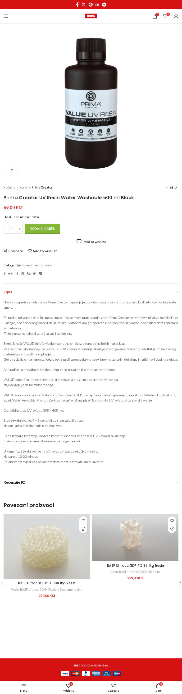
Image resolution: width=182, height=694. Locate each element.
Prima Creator (42, 187)
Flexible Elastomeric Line (65, 589)
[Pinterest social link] (90, 4)
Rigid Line (153, 572)
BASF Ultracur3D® (33, 589)
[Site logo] (91, 16)
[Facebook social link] (77, 4)
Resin (24, 187)
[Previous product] (166, 187)
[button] (83, 529)
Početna (10, 187)
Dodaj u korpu (42, 229)
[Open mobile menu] (6, 16)
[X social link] (83, 4)
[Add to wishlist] (83, 520)
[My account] (176, 16)
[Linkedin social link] (97, 4)
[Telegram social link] (104, 4)
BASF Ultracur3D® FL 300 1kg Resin (46, 583)
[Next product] (176, 187)
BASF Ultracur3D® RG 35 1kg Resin (135, 565)
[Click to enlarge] (12, 170)
